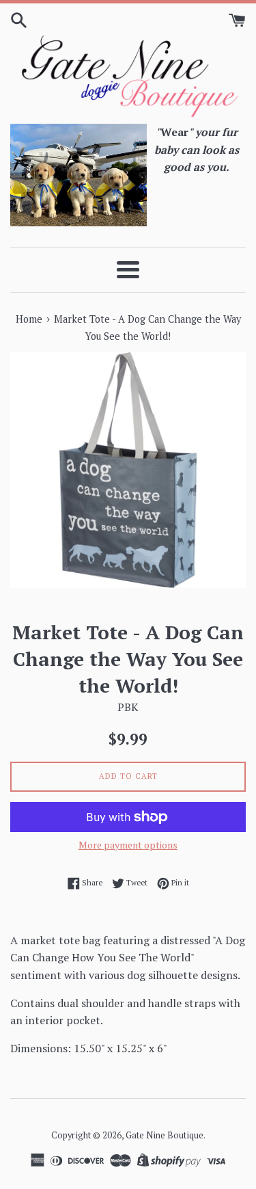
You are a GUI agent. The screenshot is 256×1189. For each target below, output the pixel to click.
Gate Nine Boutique (164, 1135)
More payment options (128, 844)
